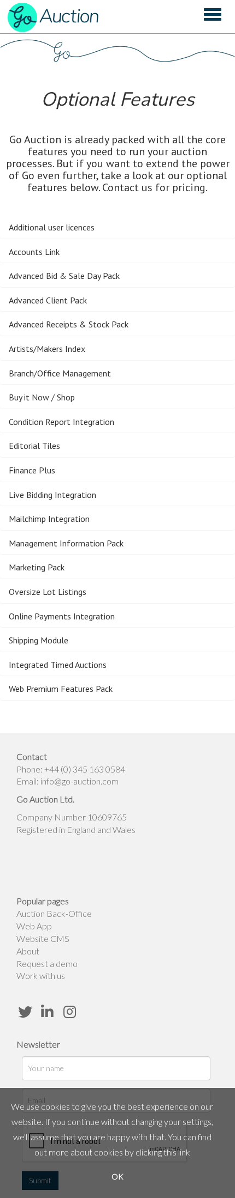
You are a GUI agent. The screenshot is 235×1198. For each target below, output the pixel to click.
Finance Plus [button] (32, 470)
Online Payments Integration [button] (62, 616)
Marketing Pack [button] (36, 567)
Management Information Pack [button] (66, 543)
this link (176, 1152)
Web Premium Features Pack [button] (61, 688)
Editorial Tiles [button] (34, 445)
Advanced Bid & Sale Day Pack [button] (64, 275)
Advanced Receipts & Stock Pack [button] (68, 324)
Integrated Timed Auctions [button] (58, 664)
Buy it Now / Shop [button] (42, 397)
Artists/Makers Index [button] (47, 348)
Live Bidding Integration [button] (52, 494)
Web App (34, 926)
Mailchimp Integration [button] (49, 518)
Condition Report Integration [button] (61, 421)
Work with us (40, 975)
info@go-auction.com (79, 781)
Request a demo (47, 963)
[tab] (117, 227)
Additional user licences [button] (52, 227)
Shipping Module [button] (38, 640)
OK (117, 1176)
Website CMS (42, 938)
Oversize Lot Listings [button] (47, 591)
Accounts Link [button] (34, 251)
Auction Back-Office (54, 913)
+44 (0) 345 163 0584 (84, 769)
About (27, 951)
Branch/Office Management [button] (60, 373)
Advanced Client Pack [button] (48, 300)
